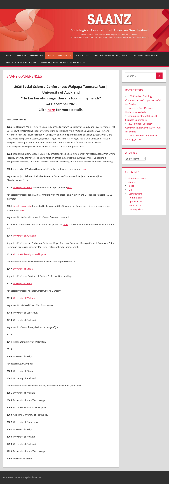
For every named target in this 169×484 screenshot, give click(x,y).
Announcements (136, 177)
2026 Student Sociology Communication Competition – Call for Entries (143, 100)
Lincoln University (22, 205)
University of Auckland (24, 235)
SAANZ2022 (134, 205)
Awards (132, 181)
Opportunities (135, 201)
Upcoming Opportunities (146, 55)
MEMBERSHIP (36, 55)
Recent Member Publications (21, 62)
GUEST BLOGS (82, 55)
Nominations (135, 197)
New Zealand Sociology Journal (111, 55)
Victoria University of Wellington (29, 254)
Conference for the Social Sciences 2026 (63, 62)
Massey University (22, 187)
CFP (130, 189)
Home (8, 55)
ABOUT (20, 55)
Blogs (131, 185)
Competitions (135, 193)
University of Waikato (24, 298)
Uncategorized (135, 209)
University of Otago (23, 268)
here (51, 109)
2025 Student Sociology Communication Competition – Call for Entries (143, 127)
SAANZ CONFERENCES (58, 55)
